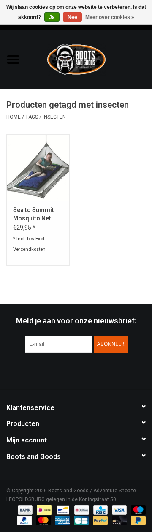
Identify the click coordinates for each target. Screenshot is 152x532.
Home (13, 117)
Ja (52, 17)
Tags (31, 117)
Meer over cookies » (109, 17)
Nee (72, 17)
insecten (54, 117)
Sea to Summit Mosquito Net (33, 214)
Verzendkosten (29, 249)
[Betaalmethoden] (24, 510)
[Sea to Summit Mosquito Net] (38, 167)
